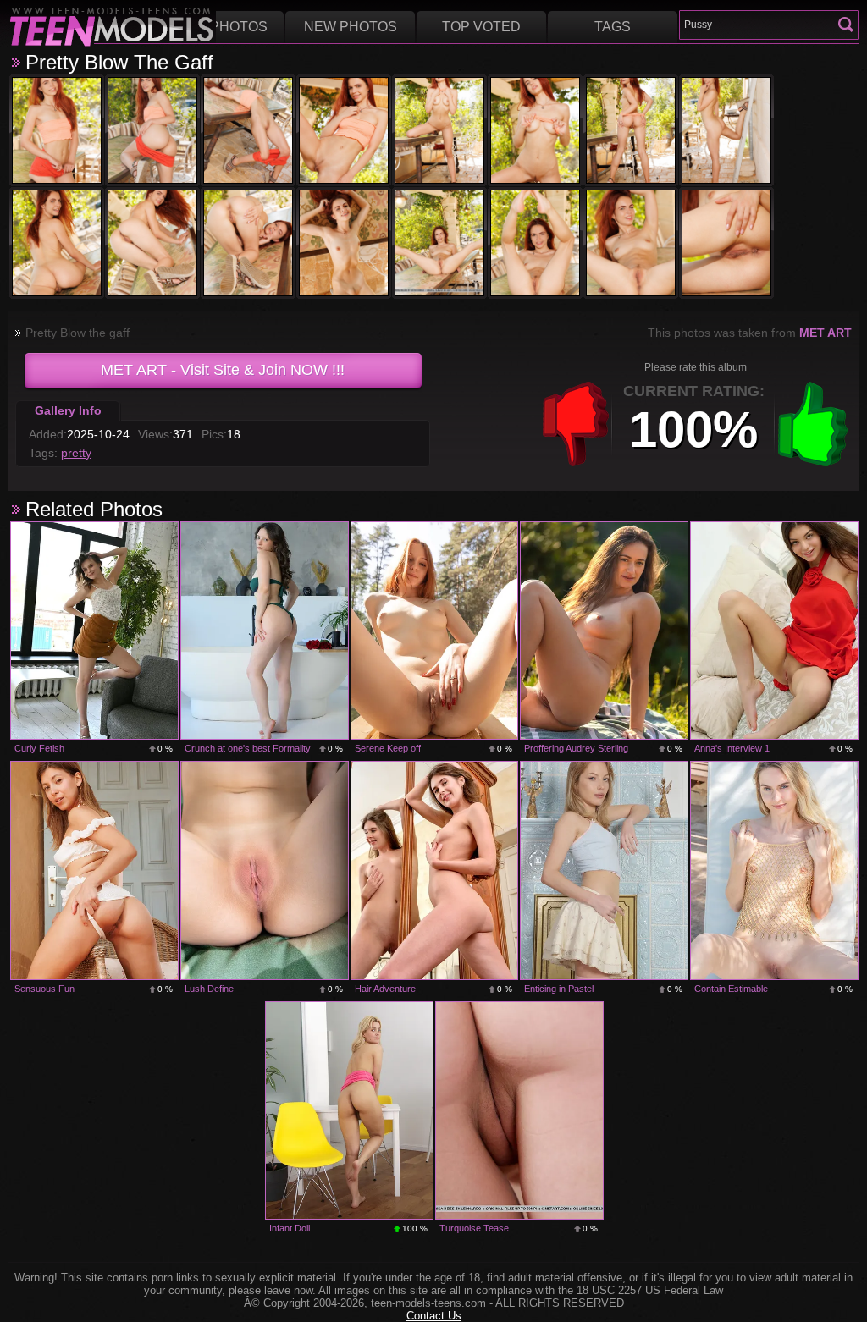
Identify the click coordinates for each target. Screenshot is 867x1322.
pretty (76, 453)
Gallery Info (68, 410)
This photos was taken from (750, 332)
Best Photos (219, 26)
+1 (813, 424)
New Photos (350, 26)
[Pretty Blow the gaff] (56, 130)
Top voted (481, 26)
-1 (576, 424)
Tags (612, 26)
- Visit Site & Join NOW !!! (223, 369)
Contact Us (433, 1315)
